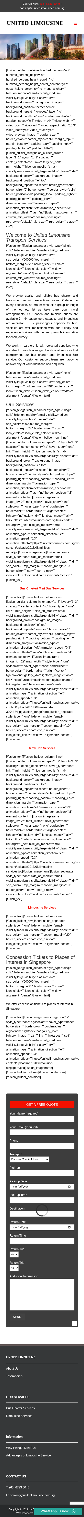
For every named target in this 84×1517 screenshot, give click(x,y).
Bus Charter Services (20, 1408)
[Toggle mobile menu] (76, 23)
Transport (16, 1154)
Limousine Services (19, 1415)
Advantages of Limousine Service (28, 1455)
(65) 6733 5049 (19, 1487)
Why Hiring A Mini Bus (21, 1448)
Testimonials (14, 1376)
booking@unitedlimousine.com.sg (32, 1495)
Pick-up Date (18, 1181)
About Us (12, 1368)
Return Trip (17, 1249)
